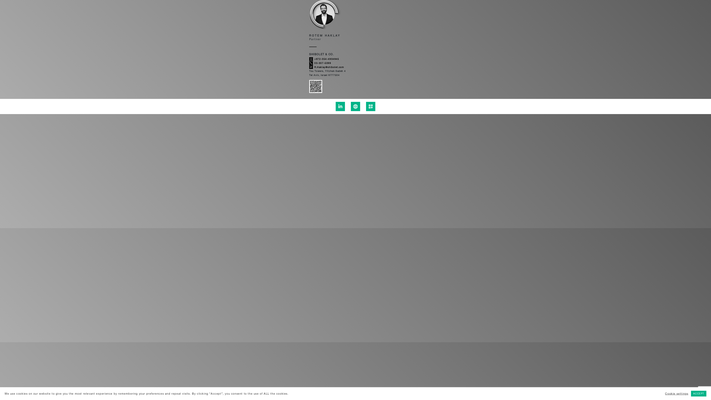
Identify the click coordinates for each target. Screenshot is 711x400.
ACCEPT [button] (698, 393)
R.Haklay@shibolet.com (329, 67)
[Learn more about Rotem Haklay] (355, 106)
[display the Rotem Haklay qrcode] (370, 106)
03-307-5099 (322, 63)
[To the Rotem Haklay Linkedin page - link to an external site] (340, 106)
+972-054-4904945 (326, 59)
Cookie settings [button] (676, 393)
